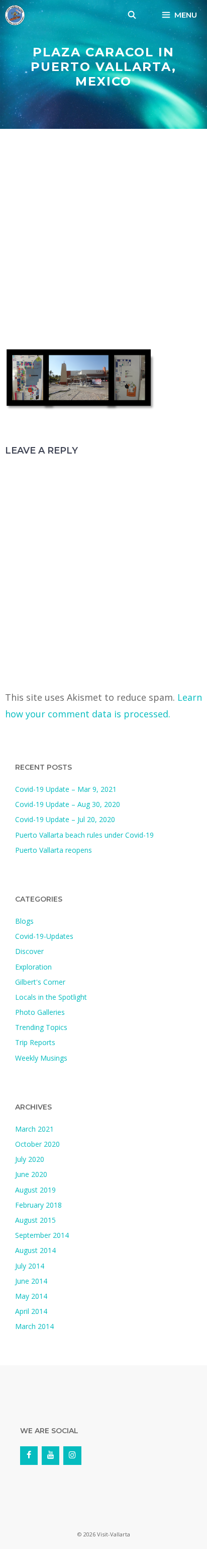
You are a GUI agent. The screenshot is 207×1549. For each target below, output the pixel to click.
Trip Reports (35, 1042)
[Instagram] (72, 1455)
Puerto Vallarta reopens (53, 850)
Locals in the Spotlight (51, 997)
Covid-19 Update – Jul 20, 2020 (65, 819)
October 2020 (37, 1144)
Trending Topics (41, 1027)
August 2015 (35, 1220)
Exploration (33, 967)
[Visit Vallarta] (15, 15)
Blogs (24, 921)
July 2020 (29, 1159)
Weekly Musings (41, 1058)
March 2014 (34, 1326)
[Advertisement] (103, 241)
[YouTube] (50, 1455)
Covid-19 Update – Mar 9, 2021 (66, 789)
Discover (29, 951)
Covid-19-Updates (44, 936)
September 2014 (42, 1235)
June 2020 (31, 1174)
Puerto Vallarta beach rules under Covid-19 (84, 835)
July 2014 (29, 1266)
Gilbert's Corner (40, 982)
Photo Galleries (40, 1012)
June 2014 (31, 1281)
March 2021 (34, 1129)
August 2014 (35, 1250)
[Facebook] (29, 1455)
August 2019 (35, 1190)
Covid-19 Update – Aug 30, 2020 (67, 804)
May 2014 (31, 1296)
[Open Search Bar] (132, 15)
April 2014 (31, 1311)
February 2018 (38, 1205)
